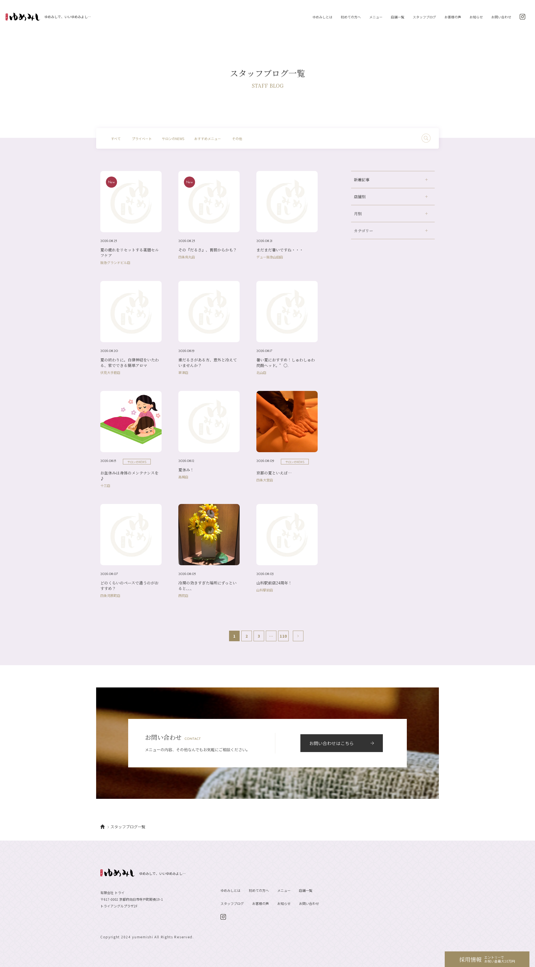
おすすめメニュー (207, 138)
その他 (237, 138)
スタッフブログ (424, 16)
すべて (116, 138)
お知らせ (476, 16)
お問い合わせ (501, 16)
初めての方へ (351, 16)
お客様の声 (452, 16)
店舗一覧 (397, 16)
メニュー (376, 16)
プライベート (142, 138)
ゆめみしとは (322, 16)
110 (283, 636)
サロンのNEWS (173, 138)
